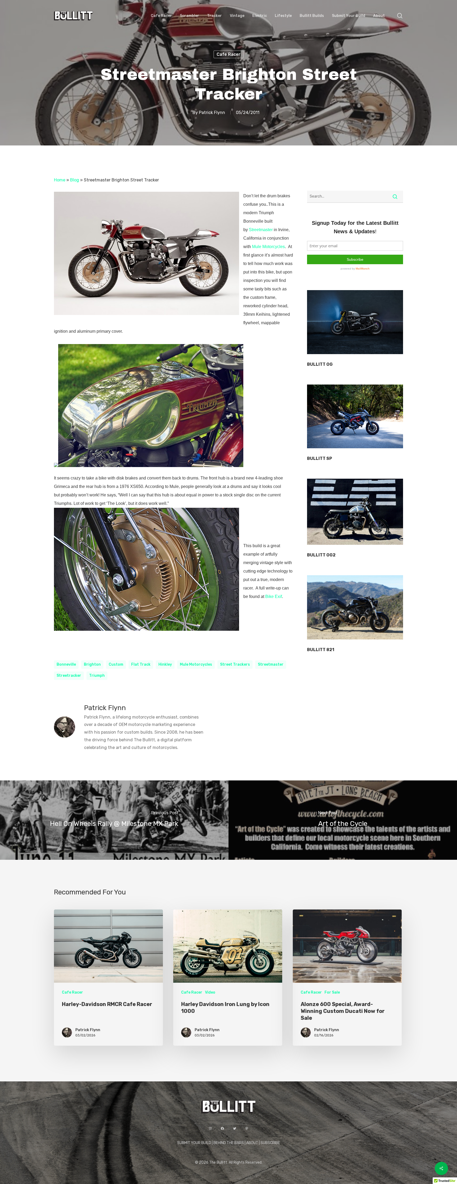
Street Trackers (235, 664)
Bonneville (66, 664)
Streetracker (69, 675)
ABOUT (252, 1143)
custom (116, 664)
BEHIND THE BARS (228, 1143)
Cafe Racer (228, 54)
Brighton (92, 664)
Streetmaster (261, 229)
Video (210, 992)
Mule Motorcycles (268, 246)
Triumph (97, 675)
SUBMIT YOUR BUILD (194, 1143)
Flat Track (140, 664)
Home (59, 179)
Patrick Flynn (212, 112)
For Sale (332, 992)
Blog (74, 179)
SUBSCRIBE (270, 1143)
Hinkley (165, 664)
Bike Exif (273, 596)
